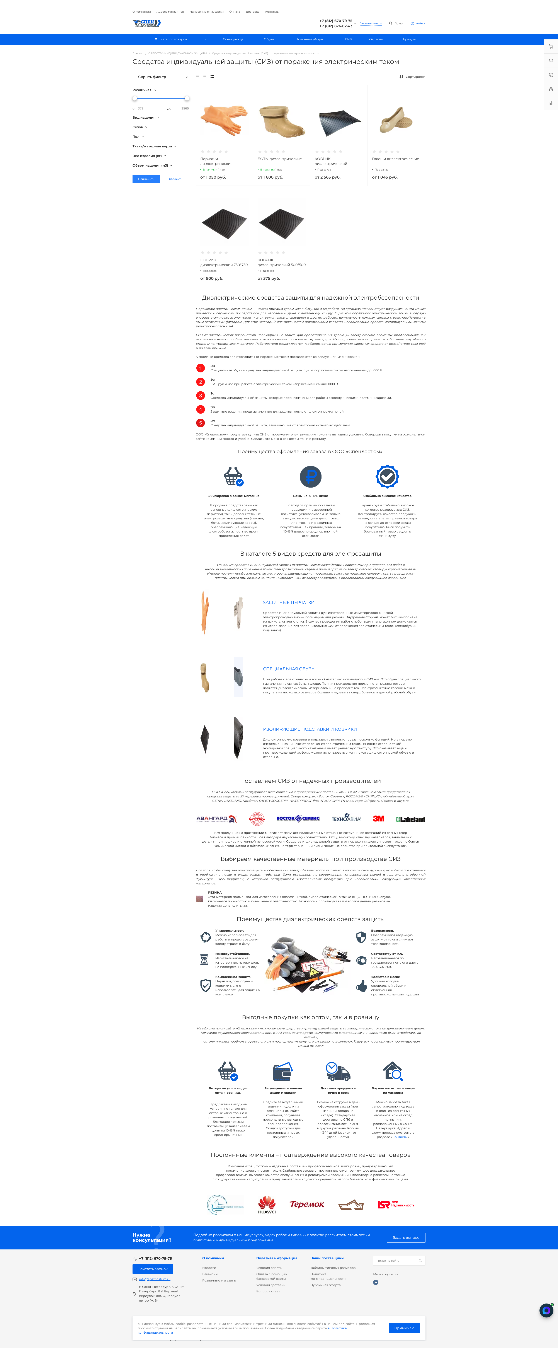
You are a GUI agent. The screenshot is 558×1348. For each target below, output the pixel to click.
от (134, 108)
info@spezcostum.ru (154, 1279)
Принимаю (404, 1328)
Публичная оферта (325, 1285)
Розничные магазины (219, 1280)
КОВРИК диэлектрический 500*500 (282, 262)
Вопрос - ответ (268, 1291)
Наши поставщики (327, 1258)
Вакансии (210, 1274)
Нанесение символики (207, 11)
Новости (209, 1268)
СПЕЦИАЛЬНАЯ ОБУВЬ (288, 668)
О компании (142, 11)
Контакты (272, 11)
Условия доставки (271, 1285)
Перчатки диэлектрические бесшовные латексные (221, 164)
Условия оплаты (269, 1268)
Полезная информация (276, 1258)
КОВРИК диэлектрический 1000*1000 (331, 164)
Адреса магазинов (170, 11)
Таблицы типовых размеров (333, 1268)
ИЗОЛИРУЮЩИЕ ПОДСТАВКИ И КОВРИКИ (310, 729)
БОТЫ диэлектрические (280, 159)
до (169, 108)
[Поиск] (420, 1261)
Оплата (234, 11)
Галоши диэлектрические (395, 159)
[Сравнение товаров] (551, 103)
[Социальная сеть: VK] (376, 1282)
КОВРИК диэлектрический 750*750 (224, 262)
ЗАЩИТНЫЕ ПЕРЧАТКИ (289, 602)
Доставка (253, 11)
